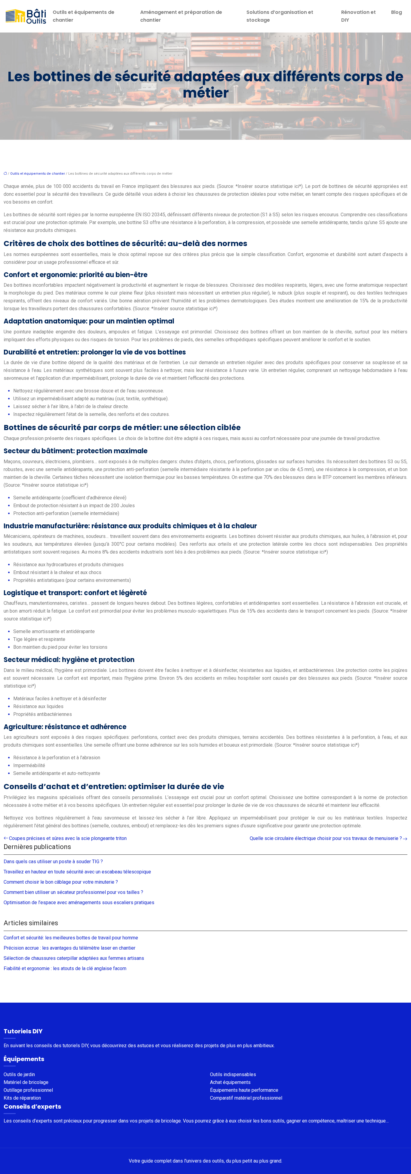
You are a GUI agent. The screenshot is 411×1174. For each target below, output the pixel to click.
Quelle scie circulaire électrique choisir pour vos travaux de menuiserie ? (326, 838)
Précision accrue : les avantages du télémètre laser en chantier (69, 948)
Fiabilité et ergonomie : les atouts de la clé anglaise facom (65, 968)
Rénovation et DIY (358, 16)
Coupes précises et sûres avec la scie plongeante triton (68, 838)
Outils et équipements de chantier (83, 16)
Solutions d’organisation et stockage (279, 16)
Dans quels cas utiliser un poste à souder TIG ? (53, 861)
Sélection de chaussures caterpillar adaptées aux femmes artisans (74, 958)
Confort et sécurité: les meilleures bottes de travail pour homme (71, 938)
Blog (396, 12)
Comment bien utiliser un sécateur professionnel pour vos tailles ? (73, 892)
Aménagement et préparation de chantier (181, 16)
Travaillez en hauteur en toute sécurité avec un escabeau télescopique (77, 872)
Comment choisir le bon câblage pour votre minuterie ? (61, 882)
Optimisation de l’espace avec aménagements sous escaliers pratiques (79, 902)
